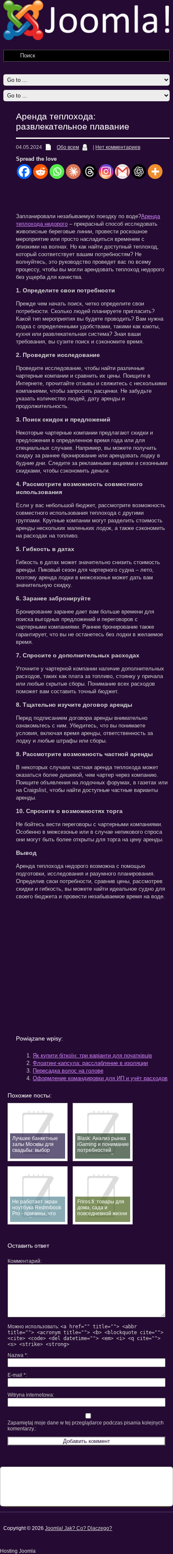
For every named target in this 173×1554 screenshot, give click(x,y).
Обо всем (68, 147)
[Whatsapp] (57, 171)
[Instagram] (106, 171)
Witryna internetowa (30, 1395)
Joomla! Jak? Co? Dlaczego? (78, 1528)
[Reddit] (40, 171)
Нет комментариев (117, 147)
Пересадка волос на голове (68, 1071)
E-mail (17, 1375)
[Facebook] (24, 171)
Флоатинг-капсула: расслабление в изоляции (90, 1063)
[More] (155, 171)
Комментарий (24, 1261)
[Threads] (89, 171)
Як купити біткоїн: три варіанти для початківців (92, 1055)
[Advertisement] (94, 198)
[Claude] (73, 171)
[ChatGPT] (138, 171)
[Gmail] (122, 171)
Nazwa (17, 1355)
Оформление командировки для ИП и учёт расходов (100, 1078)
